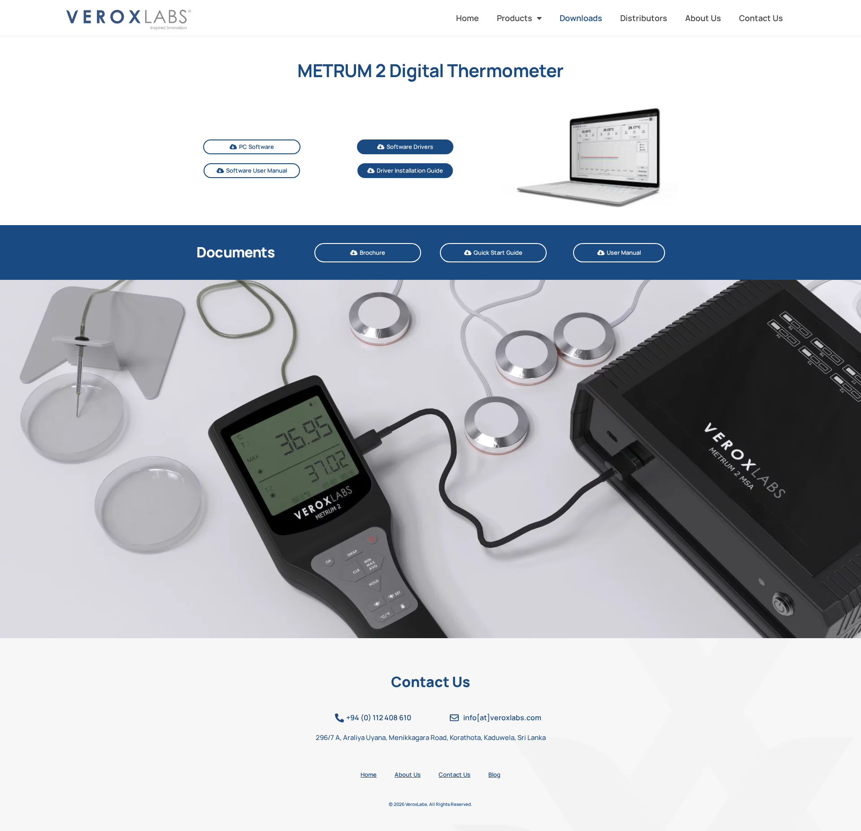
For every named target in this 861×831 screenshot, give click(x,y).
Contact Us (761, 18)
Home (467, 18)
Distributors (643, 18)
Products (514, 18)
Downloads (581, 18)
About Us (703, 18)
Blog (494, 774)
